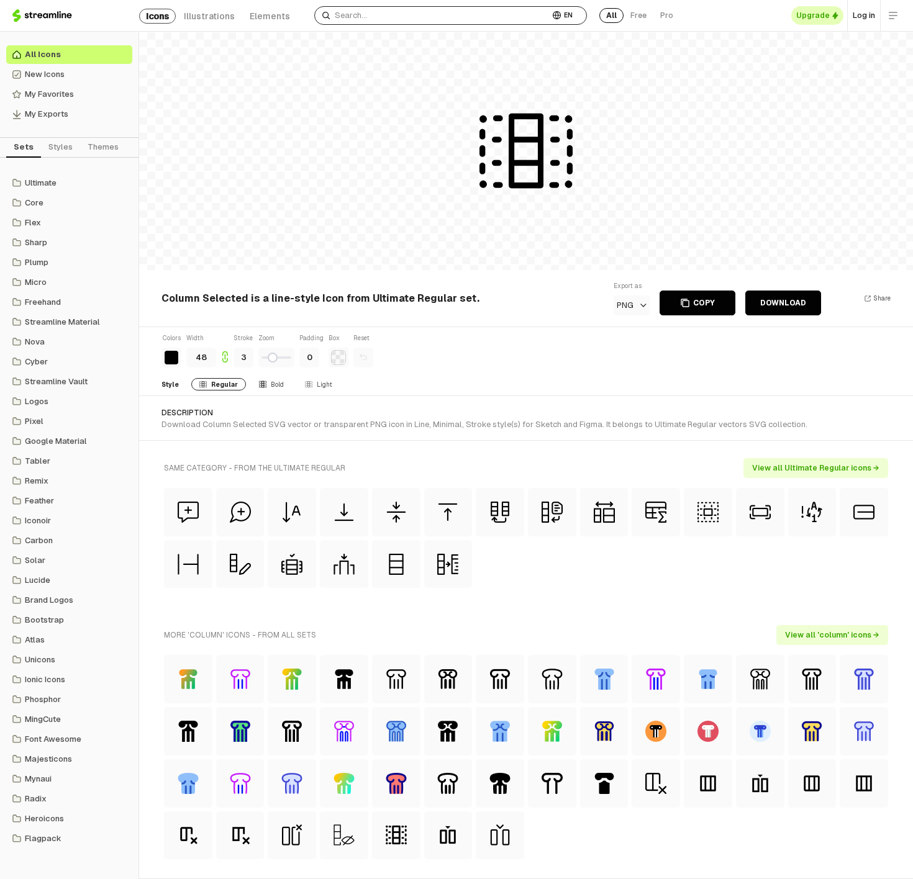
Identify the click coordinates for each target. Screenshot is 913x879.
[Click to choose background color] (338, 357)
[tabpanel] (69, 511)
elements (270, 16)
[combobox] (432, 15)
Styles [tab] (60, 146)
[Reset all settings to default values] (363, 357)
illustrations (209, 16)
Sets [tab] (24, 146)
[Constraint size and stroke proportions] (225, 350)
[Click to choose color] (171, 357)
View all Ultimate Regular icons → (815, 468)
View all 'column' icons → (832, 635)
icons (157, 16)
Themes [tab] (103, 146)
